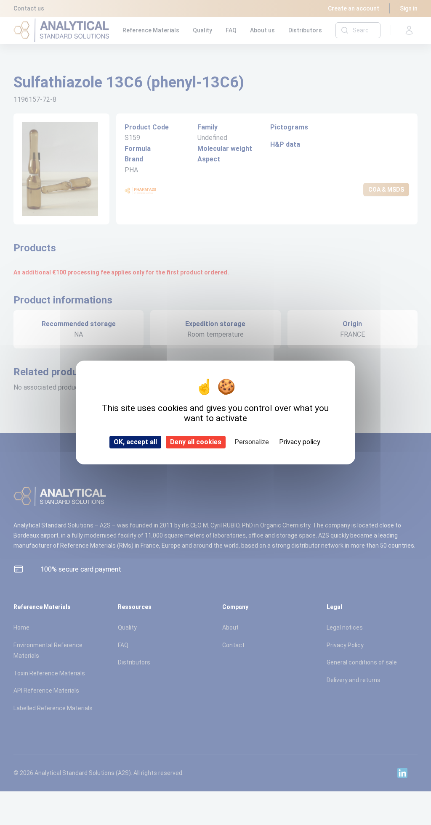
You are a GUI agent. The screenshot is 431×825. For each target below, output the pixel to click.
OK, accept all (135, 442)
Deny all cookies (195, 442)
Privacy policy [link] (299, 442)
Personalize (251, 442)
